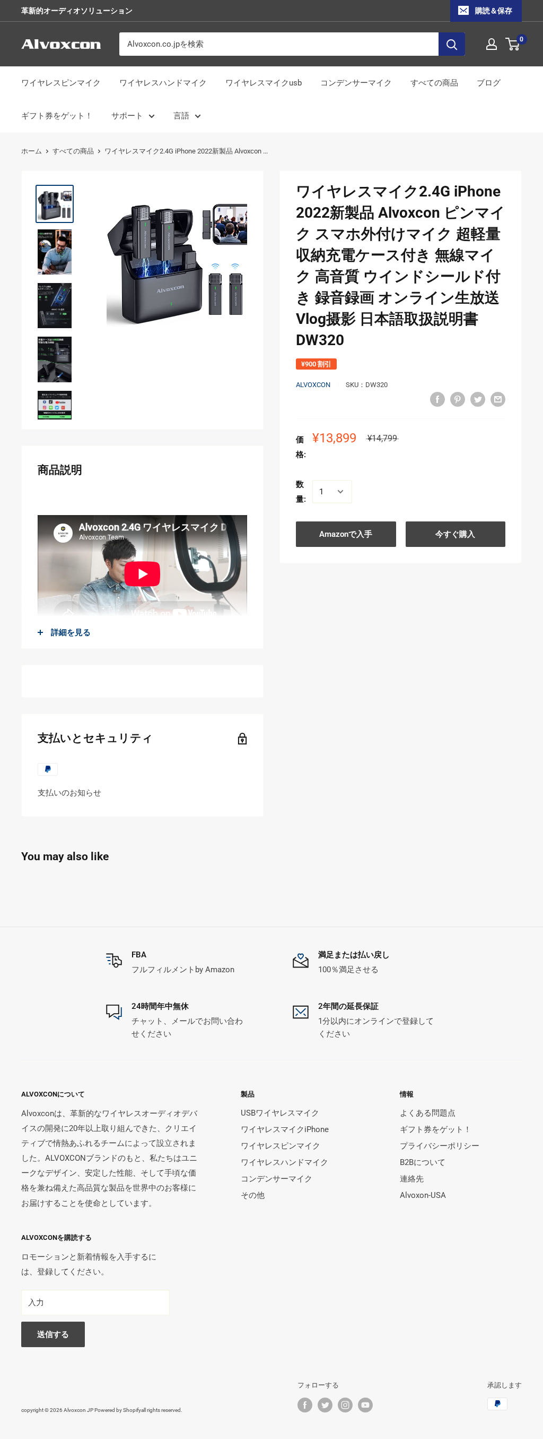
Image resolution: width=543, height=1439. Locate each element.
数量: (301, 491)
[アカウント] (491, 44)
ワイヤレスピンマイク (280, 1146)
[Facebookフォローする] (304, 1405)
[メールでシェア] (498, 399)
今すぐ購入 (455, 534)
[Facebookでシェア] (437, 399)
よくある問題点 (428, 1113)
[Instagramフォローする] (345, 1405)
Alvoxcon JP (78, 1410)
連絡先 (412, 1179)
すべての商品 (73, 151)
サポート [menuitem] (127, 116)
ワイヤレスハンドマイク (284, 1162)
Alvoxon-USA (423, 1195)
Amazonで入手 (345, 534)
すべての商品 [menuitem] (434, 83)
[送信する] (452, 44)
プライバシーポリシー (439, 1146)
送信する (53, 1334)
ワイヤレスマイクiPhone (285, 1129)
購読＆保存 (493, 10)
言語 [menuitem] (181, 116)
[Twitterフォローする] (325, 1405)
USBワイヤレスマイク (280, 1113)
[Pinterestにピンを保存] (457, 399)
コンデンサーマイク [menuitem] (356, 83)
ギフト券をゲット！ (435, 1129)
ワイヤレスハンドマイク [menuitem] (163, 83)
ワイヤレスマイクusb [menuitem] (263, 83)
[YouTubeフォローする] (365, 1405)
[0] (513, 44)
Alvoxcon (313, 385)
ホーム (31, 151)
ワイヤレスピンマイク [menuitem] (61, 83)
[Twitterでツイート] (477, 399)
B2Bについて (422, 1162)
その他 (253, 1195)
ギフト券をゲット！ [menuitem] (57, 116)
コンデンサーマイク (276, 1179)
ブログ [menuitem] (489, 83)
